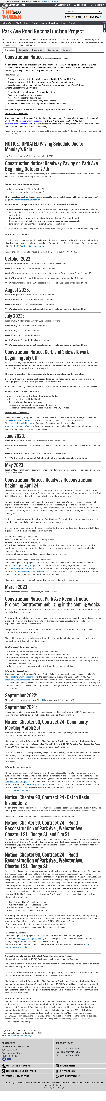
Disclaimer (55, 1082)
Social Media (90, 1082)
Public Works (8, 23)
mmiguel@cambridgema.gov (23, 568)
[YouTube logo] (9, 1059)
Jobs (63, 1082)
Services (67, 16)
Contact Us (57, 1085)
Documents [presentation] (53, 50)
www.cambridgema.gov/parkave (26, 200)
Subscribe (81, 5)
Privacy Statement (75, 1082)
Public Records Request (38, 1082)
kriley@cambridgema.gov (16, 781)
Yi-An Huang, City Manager (15, 1082)
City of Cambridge (17, 5)
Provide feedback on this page (18, 1035)
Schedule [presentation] (23, 50)
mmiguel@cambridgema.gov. (23, 423)
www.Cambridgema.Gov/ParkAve (32, 571)
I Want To (80, 16)
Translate (98, 5)
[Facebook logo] (4, 1059)
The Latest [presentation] (10, 50)
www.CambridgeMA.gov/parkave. (19, 426)
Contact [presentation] (66, 50)
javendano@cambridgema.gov (18, 790)
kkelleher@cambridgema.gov (33, 246)
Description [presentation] (37, 50)
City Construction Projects (27, 23)
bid (42, 700)
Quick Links (63, 5)
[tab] (10, 50)
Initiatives (94, 16)
